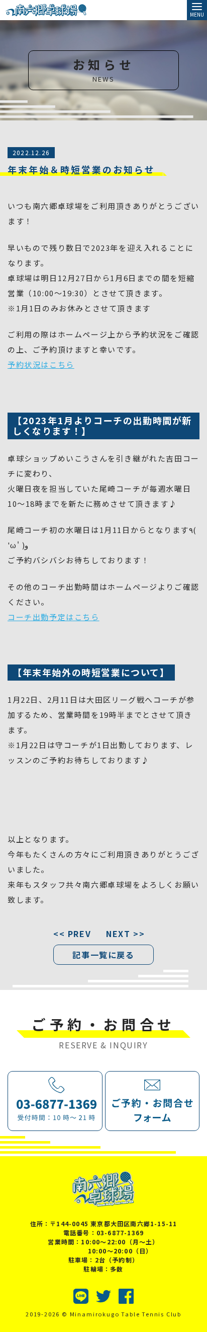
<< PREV (72, 933)
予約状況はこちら (41, 364)
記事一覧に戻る (103, 955)
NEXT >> (125, 933)
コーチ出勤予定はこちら (53, 617)
